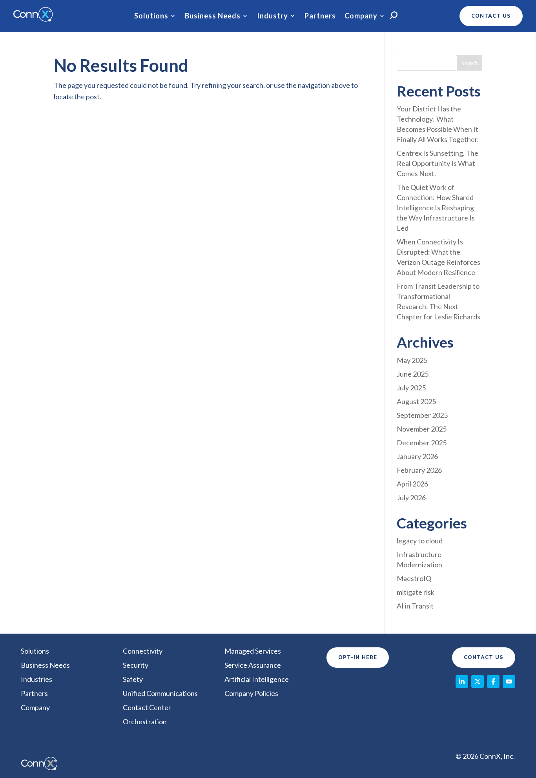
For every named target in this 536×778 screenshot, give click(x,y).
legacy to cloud (420, 540)
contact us (491, 16)
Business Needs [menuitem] (45, 665)
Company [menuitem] (35, 707)
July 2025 (411, 387)
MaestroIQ (414, 578)
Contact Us (483, 657)
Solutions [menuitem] (35, 651)
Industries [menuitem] (36, 679)
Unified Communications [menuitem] (160, 693)
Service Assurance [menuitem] (252, 665)
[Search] (469, 63)
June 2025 (412, 374)
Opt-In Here (357, 657)
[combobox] (427, 63)
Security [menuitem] (135, 665)
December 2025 (422, 442)
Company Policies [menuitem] (251, 693)
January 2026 (417, 456)
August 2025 (416, 401)
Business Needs (213, 16)
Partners (320, 16)
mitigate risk (415, 592)
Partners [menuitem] (34, 693)
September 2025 (422, 415)
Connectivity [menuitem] (142, 651)
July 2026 (411, 497)
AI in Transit (415, 605)
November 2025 (422, 429)
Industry (272, 16)
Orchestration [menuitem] (145, 721)
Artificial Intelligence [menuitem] (256, 679)
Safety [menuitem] (133, 679)
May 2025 (412, 360)
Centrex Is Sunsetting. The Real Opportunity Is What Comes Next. (437, 163)
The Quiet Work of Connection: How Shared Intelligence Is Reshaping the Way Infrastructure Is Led (436, 207)
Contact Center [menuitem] (147, 707)
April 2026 (412, 483)
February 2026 (419, 470)
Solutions (151, 16)
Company (361, 16)
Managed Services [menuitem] (252, 651)
